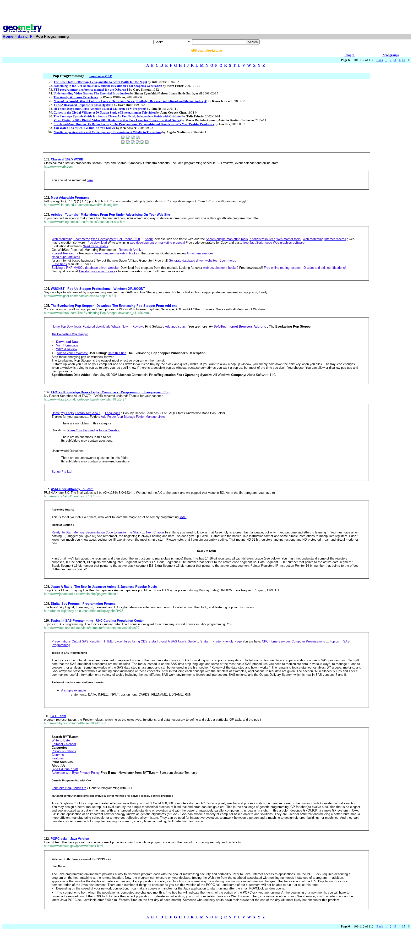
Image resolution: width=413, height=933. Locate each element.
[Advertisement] (206, 12)
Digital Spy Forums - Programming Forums (83, 603)
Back (379, 60)
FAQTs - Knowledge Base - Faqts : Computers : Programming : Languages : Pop (110, 392)
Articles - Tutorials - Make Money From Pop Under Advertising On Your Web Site (110, 214)
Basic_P (25, 36)
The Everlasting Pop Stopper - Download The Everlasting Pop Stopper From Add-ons (114, 305)
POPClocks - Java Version (70, 838)
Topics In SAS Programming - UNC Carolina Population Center (97, 620)
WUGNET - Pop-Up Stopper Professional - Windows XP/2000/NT (98, 289)
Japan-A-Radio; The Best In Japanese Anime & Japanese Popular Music (104, 586)
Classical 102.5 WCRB (67, 159)
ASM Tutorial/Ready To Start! (72, 489)
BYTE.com (58, 716)
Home (8, 36)
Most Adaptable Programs (70, 197)
